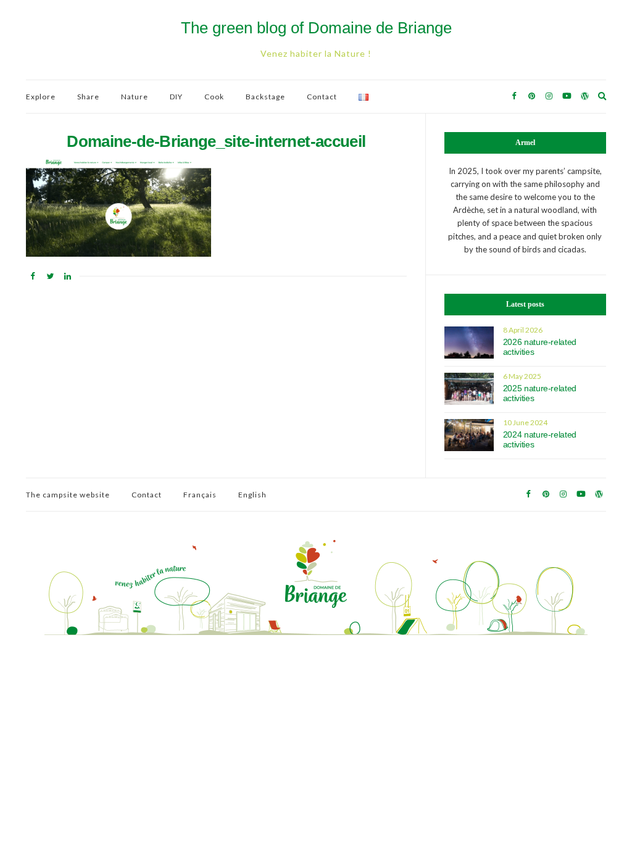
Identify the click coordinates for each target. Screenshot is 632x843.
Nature (134, 96)
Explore (41, 96)
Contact (322, 96)
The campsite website (68, 494)
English (252, 494)
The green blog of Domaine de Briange (316, 28)
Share (88, 96)
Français (200, 494)
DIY (176, 96)
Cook (214, 96)
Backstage (265, 96)
